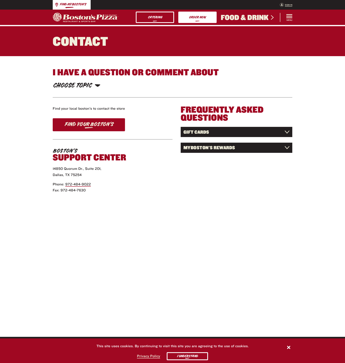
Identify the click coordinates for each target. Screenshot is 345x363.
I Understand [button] (187, 356)
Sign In (288, 5)
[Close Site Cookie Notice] (288, 348)
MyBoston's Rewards (209, 147)
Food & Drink (245, 17)
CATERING (155, 17)
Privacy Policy (148, 356)
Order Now (197, 17)
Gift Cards (196, 132)
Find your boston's (88, 124)
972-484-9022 (78, 184)
